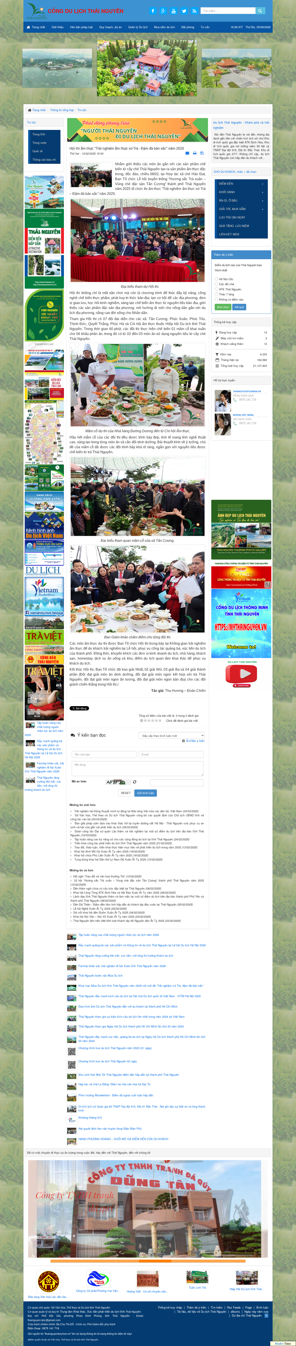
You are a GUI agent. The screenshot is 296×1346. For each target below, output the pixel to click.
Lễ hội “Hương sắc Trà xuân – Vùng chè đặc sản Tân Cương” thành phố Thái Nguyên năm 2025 (139, 880)
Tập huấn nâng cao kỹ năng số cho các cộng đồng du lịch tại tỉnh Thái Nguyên (123, 839)
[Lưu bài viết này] (202, 153)
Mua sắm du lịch (164, 27)
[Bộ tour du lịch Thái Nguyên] (44, 477)
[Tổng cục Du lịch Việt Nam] (44, 552)
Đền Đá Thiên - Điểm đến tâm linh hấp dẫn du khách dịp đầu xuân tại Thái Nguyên (124, 904)
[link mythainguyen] (241, 623)
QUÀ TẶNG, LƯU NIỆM (234, 226)
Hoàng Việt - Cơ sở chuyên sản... (98, 1291)
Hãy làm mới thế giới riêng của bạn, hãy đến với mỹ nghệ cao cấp (131, 1261)
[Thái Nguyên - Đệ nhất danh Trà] (44, 315)
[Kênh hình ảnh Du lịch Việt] (44, 525)
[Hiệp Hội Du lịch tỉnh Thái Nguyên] (197, 1278)
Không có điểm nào (231, 299)
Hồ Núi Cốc (226, 279)
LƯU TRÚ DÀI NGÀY (232, 217)
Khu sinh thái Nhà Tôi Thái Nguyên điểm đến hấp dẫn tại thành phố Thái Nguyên (128, 1075)
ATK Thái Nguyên (230, 289)
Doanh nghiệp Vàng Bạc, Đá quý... (247, 1297)
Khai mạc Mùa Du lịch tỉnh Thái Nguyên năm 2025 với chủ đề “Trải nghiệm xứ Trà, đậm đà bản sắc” (140, 986)
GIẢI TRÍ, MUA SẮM (232, 209)
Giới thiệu (57, 27)
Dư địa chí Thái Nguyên (247, 1315)
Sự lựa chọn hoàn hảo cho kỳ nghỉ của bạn (66, 1261)
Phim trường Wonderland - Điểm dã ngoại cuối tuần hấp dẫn (115, 1095)
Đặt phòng (187, 27)
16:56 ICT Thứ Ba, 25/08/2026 (250, 27)
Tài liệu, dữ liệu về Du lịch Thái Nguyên (201, 1311)
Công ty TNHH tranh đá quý (164, 1261)
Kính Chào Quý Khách (229, 1261)
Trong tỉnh (39, 134)
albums (235, 1311)
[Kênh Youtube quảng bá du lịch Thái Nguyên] (241, 674)
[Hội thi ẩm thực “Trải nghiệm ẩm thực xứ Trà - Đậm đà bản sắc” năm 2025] (91, 175)
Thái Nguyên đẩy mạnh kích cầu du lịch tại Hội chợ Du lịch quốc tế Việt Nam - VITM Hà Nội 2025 (139, 996)
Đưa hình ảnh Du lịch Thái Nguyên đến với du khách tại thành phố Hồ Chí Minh (127, 1006)
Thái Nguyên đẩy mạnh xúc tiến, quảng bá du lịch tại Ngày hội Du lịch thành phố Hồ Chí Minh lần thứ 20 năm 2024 (141, 1039)
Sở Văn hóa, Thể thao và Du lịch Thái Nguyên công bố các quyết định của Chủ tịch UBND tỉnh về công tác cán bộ (137, 817)
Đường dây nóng (243, 415)
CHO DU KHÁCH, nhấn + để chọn (235, 172)
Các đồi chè (226, 284)
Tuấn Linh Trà (147, 1287)
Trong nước (40, 143)
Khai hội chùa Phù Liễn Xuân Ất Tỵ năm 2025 (103, 855)
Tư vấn (205, 27)
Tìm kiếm (217, 1307)
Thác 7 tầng (226, 294)
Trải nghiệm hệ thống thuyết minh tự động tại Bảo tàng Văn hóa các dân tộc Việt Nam (128, 811)
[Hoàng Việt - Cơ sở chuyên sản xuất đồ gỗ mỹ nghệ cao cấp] (98, 1279)
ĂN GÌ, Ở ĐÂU (228, 200)
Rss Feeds (234, 1307)
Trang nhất (38, 27)
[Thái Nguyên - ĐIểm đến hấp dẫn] (44, 248)
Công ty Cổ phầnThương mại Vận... (48, 1291)
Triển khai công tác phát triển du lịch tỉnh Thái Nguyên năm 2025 (114, 843)
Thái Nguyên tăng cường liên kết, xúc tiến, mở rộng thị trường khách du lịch (125, 956)
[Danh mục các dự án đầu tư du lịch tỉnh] (44, 355)
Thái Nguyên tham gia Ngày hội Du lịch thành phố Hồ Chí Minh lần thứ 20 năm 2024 (131, 1026)
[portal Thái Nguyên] (44, 649)
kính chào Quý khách (99, 1261)
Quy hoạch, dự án (110, 27)
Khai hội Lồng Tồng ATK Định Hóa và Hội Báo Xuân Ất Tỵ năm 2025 (116, 892)
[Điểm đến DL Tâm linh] (44, 385)
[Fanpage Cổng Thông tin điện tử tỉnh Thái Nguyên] (241, 574)
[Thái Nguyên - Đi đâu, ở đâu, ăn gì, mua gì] (44, 191)
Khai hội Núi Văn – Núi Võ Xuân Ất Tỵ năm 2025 (103, 916)
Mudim (279, 1343)
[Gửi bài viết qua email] (187, 153)
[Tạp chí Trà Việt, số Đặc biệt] (44, 692)
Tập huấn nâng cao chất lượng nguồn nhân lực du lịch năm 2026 (118, 935)
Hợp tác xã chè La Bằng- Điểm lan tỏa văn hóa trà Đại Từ (114, 1084)
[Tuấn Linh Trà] (148, 1277)
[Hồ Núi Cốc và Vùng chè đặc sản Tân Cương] (44, 659)
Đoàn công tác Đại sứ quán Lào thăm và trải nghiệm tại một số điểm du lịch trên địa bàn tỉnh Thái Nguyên (137, 833)
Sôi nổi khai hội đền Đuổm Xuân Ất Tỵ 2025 (100, 912)
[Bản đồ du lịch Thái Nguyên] (44, 432)
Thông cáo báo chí (44, 159)
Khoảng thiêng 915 (90, 1118)
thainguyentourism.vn (247, 391)
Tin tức (31, 122)
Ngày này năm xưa (256, 1311)
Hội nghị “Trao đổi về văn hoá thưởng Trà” (99, 876)
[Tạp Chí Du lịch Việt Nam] (44, 571)
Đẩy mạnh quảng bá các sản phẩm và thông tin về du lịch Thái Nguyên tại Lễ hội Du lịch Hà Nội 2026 (142, 945)
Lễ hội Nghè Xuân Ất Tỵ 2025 (91, 908)
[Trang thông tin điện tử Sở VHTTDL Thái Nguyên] (44, 622)
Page (248, 1307)
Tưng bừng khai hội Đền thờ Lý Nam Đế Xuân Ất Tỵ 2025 (110, 859)
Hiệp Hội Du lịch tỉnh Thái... (197, 1289)
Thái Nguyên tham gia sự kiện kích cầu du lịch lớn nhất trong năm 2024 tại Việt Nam (131, 1017)
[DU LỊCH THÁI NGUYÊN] (241, 529)
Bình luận (262, 1307)
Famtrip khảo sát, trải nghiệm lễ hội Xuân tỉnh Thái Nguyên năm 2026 (122, 966)
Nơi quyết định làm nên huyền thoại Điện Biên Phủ (109, 1129)
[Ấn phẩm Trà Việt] (44, 637)
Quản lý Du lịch (138, 27)
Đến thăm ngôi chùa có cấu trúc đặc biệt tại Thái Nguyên (109, 888)
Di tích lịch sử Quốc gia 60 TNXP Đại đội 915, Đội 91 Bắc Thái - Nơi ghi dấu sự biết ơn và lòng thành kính (141, 1109)
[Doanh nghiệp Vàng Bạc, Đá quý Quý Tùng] (247, 1282)
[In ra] (195, 153)
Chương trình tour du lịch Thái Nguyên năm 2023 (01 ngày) (115, 1048)
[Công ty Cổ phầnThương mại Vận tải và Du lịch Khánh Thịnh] (48, 1279)
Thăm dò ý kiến (196, 1307)
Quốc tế (37, 151)
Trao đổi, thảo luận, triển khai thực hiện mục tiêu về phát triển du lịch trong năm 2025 (127, 847)
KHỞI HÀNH (227, 192)
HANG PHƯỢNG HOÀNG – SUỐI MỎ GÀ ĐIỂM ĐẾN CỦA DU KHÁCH (123, 1139)
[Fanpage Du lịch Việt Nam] (44, 596)
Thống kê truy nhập (170, 1307)
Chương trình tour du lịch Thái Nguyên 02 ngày (107, 1061)
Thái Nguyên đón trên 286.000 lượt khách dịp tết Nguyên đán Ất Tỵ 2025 (118, 921)
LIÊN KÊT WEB (229, 234)
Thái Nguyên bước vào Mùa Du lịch (100, 975)
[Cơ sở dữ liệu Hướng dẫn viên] (44, 501)
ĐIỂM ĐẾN (226, 183)
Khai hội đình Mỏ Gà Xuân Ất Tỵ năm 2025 (101, 851)
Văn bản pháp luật (81, 27)
